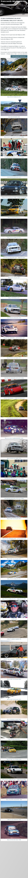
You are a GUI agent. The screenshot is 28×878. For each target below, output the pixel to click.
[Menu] (14, 16)
